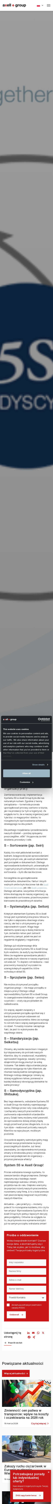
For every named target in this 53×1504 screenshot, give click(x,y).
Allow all (26, 773)
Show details (38, 765)
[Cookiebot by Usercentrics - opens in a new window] (38, 719)
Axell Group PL (14, 5)
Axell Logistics (39, 887)
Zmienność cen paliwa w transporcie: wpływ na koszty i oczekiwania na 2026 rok (26, 1403)
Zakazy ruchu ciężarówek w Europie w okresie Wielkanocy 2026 (26, 1459)
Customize (25, 782)
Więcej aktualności (14, 1373)
